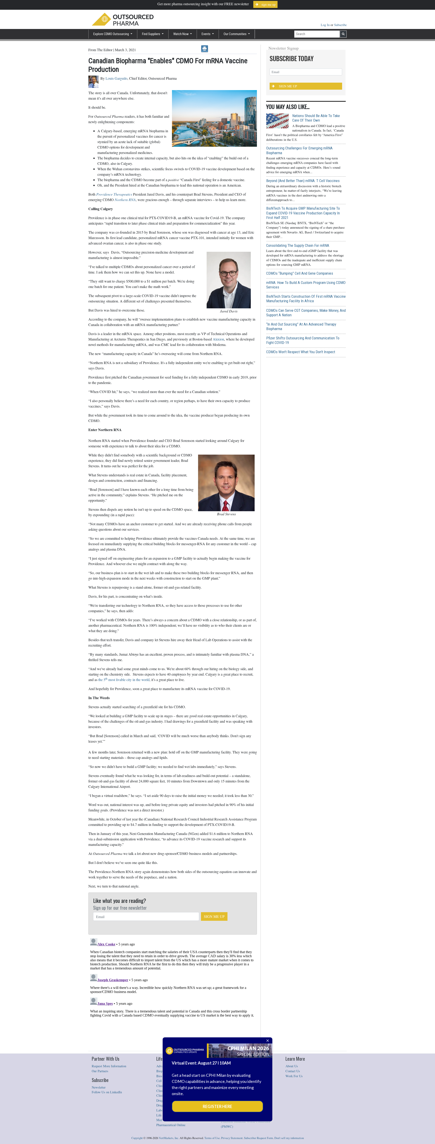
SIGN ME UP (214, 916)
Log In (326, 25)
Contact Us (292, 1071)
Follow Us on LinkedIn (107, 1092)
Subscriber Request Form (258, 1138)
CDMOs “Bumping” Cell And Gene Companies (299, 273)
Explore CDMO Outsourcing (111, 34)
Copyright (137, 1138)
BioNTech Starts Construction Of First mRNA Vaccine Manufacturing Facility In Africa (306, 298)
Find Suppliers (151, 34)
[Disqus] (172, 993)
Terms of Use (212, 1138)
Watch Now (181, 34)
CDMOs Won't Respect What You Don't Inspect (300, 352)
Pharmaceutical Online (170, 1125)
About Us (291, 1066)
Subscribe (340, 25)
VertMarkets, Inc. (169, 1138)
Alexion (218, 339)
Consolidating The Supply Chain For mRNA (297, 245)
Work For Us (294, 1076)
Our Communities (235, 34)
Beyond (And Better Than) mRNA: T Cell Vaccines (303, 180)
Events (206, 34)
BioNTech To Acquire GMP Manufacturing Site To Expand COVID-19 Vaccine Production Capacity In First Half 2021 (303, 213)
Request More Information (109, 1066)
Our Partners (100, 1071)
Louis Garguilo (116, 78)
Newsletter (99, 1087)
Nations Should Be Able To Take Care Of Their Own (316, 117)
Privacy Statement (232, 1138)
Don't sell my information (289, 1138)
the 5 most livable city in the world (124, 679)
